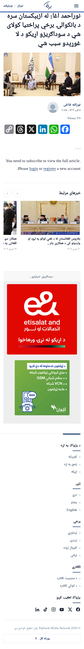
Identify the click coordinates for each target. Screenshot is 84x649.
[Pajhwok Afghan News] (47, 5)
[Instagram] (53, 609)
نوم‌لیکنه (8, 5)
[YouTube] (61, 609)
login (33, 168)
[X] (69, 609)
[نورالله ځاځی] (53, 107)
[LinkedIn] (37, 609)
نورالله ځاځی (71, 105)
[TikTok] (45, 609)
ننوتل (20, 5)
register (49, 168)
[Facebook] (78, 609)
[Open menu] (76, 6)
